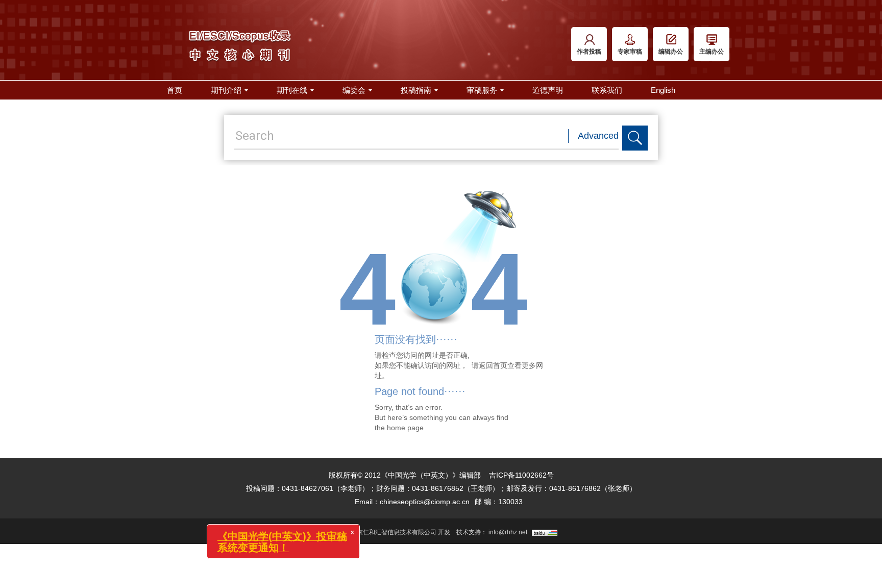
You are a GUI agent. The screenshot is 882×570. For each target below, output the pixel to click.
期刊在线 (292, 90)
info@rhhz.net (507, 532)
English (663, 90)
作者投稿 (589, 51)
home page (405, 428)
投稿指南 (416, 90)
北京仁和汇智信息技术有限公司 (393, 532)
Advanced (598, 136)
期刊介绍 (226, 90)
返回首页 (493, 365)
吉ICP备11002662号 (521, 475)
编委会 (353, 90)
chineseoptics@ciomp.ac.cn (425, 502)
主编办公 (711, 51)
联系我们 (607, 90)
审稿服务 (482, 90)
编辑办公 (670, 51)
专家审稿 (630, 51)
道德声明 (547, 90)
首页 (174, 90)
